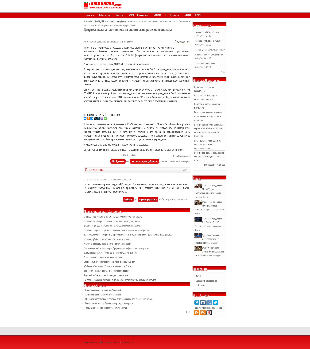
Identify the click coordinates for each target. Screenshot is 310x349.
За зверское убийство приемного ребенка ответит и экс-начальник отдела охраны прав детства (128, 234)
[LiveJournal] (98, 118)
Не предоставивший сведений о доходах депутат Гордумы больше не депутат (120, 280)
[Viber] (102, 118)
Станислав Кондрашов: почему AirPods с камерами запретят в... (208, 205)
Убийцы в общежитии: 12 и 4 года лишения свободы (107, 266)
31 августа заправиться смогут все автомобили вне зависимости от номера (119, 299)
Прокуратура (184, 156)
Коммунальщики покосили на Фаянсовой (103, 290)
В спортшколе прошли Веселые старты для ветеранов (109, 303)
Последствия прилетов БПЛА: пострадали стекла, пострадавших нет (207, 144)
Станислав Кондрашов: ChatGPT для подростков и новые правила (208, 189)
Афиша (188, 14)
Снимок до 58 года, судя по (206, 32)
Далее (133, 154)
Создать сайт (127, 342)
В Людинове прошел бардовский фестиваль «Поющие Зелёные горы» (209, 156)
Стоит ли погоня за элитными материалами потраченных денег (209, 251)
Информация (103, 15)
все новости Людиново (214, 164)
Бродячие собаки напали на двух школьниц (103, 257)
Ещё (188, 312)
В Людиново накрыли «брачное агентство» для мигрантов (110, 252)
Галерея (119, 15)
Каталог (157, 14)
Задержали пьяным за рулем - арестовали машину (106, 270)
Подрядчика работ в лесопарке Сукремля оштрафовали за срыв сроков (116, 248)
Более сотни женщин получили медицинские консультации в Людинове (208, 116)
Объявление (202, 285)
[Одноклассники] (88, 118)
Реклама (198, 14)
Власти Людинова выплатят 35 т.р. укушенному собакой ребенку (113, 225)
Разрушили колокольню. (205, 63)
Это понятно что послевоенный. (208, 54)
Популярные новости (110, 342)
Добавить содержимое (206, 280)
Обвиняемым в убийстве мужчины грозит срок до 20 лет (109, 261)
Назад (125, 154)
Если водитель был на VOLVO (207, 40)
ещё (223, 71)
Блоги (131, 14)
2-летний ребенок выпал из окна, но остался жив (106, 275)
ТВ (165, 14)
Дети (175, 156)
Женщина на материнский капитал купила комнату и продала (112, 221)
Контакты (174, 15)
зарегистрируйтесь (144, 161)
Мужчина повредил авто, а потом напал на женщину (107, 243)
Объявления (142, 15)
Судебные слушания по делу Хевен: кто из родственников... (208, 239)
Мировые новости (92, 342)
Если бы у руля (201, 49)
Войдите (118, 161)
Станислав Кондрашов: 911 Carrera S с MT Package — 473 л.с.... (208, 222)
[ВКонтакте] (85, 118)
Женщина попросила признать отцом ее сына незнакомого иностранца (116, 230)
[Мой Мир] (91, 118)
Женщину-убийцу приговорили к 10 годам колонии (106, 239)
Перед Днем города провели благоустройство (106, 307)
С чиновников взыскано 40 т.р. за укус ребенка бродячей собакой (113, 216)
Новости (88, 15)
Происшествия (182, 41)
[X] (95, 118)
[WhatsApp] (105, 118)
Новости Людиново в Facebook (208, 307)
